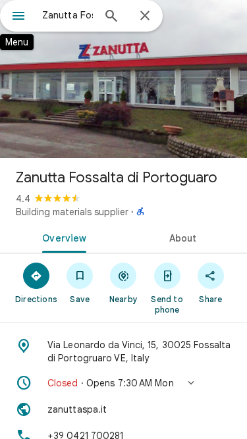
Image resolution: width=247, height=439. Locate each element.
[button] (123, 383)
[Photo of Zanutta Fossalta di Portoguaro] (123, 79)
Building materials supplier (72, 212)
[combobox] (67, 15)
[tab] (62, 237)
